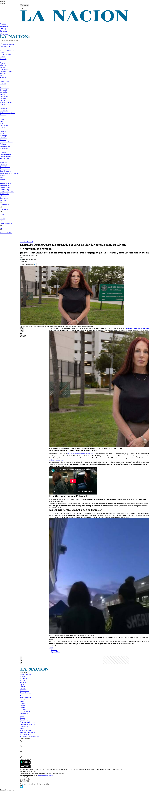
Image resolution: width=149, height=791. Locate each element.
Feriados (3, 140)
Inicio (4, 24)
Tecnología (3, 136)
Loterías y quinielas (6, 142)
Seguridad (3, 90)
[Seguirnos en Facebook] (21, 741)
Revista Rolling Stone (7, 192)
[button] (74, 134)
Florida (30, 242)
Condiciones (42, 776)
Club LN (4, 32)
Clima (2, 53)
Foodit (4, 29)
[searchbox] (73, 41)
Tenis (1, 123)
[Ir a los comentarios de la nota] (23, 328)
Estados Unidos (5, 82)
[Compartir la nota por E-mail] (25, 336)
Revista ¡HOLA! (4, 185)
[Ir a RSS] (21, 757)
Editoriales (3, 109)
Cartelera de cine (5, 154)
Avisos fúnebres (5, 167)
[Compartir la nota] (21, 331)
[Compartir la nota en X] (23, 336)
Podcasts (3, 144)
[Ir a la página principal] (74, 21)
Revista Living (4, 190)
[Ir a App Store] (25, 767)
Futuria (2, 63)
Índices (2, 75)
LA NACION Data (5, 55)
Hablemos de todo (6, 102)
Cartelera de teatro (6, 156)
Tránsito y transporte (7, 50)
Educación (3, 92)
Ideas (2, 177)
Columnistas (4, 111)
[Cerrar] (29, 37)
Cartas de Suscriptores (7, 113)
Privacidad (49, 776)
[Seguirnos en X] (21, 747)
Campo (2, 67)
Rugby (2, 121)
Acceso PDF (4, 163)
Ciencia (2, 100)
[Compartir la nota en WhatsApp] (23, 331)
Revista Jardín (4, 194)
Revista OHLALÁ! (5, 183)
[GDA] (25, 782)
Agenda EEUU (55, 652)
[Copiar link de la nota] (21, 333)
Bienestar (3, 98)
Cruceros (54, 650)
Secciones (5, 26)
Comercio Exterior (6, 71)
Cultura (2, 94)
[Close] (21, 658)
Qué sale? (3, 152)
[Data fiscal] (21, 788)
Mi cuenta (5, 34)
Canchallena (4, 125)
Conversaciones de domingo (9, 173)
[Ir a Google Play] (25, 763)
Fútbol (2, 119)
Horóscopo (3, 138)
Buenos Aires (4, 88)
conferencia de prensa (56, 460)
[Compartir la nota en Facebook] (21, 336)
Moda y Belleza (5, 146)
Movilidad (3, 73)
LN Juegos (3, 131)
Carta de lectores (5, 171)
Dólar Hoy (3, 65)
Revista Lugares (5, 188)
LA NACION (24, 242)
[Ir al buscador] (22, 8)
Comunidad (4, 96)
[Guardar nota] (21, 328)
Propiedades (4, 69)
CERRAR (2, 1)
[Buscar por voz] (146, 40)
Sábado (2, 175)
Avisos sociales (5, 169)
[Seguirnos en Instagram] (21, 752)
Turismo (2, 134)
